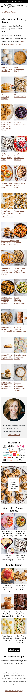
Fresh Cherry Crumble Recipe (19, 185)
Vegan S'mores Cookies (20, 212)
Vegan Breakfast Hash (18, 242)
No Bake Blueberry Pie (20, 123)
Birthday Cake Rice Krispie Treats (20, 357)
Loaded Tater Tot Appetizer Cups (7, 185)
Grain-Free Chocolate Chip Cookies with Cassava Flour (6, 126)
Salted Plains (5, 12)
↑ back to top (14, 650)
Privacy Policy (18, 691)
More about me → (14, 435)
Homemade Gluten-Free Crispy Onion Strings (6, 271)
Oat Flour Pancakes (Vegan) (5, 97)
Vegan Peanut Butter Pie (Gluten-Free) (20, 270)
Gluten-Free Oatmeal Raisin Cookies (7, 329)
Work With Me (9, 691)
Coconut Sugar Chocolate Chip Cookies (7, 242)
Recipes (13, 12)
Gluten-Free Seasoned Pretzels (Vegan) (6, 300)
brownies (18, 44)
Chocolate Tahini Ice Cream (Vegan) (20, 329)
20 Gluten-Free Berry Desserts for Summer (19, 157)
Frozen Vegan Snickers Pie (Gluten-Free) (7, 357)
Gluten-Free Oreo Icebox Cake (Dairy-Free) (6, 157)
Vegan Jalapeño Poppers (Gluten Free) (19, 300)
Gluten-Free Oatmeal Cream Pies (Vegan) (6, 385)
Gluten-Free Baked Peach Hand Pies (6, 69)
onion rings (9, 44)
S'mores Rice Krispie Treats (20, 96)
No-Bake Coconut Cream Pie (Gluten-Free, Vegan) (20, 386)
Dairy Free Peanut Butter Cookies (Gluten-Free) (7, 214)
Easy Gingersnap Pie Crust (19, 69)
